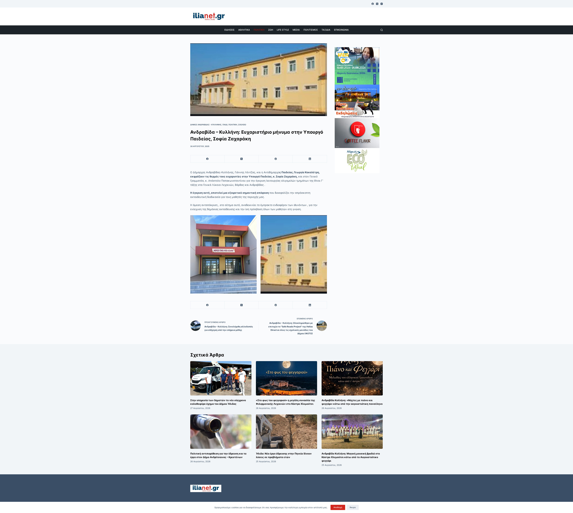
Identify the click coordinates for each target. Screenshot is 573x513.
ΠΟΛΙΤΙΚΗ (259, 29)
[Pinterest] (276, 159)
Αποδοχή (338, 507)
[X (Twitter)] (377, 4)
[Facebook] (373, 4)
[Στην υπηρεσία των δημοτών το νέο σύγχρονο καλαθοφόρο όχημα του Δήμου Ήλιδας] (220, 378)
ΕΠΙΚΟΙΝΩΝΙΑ (341, 29)
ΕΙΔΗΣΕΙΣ (229, 29)
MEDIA (296, 29)
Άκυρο (353, 507)
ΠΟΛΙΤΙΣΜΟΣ (311, 29)
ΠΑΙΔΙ (224, 125)
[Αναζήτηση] (382, 30)
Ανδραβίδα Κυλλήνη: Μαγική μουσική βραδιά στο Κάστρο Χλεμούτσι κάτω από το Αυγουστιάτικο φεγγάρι (351, 457)
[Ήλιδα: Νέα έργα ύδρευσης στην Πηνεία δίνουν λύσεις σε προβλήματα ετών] (286, 431)
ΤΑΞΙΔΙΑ (326, 29)
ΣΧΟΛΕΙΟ (242, 125)
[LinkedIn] (310, 159)
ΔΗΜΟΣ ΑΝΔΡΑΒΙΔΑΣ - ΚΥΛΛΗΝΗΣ (205, 125)
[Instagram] (382, 4)
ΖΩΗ (270, 29)
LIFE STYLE (283, 29)
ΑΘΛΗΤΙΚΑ (244, 29)
